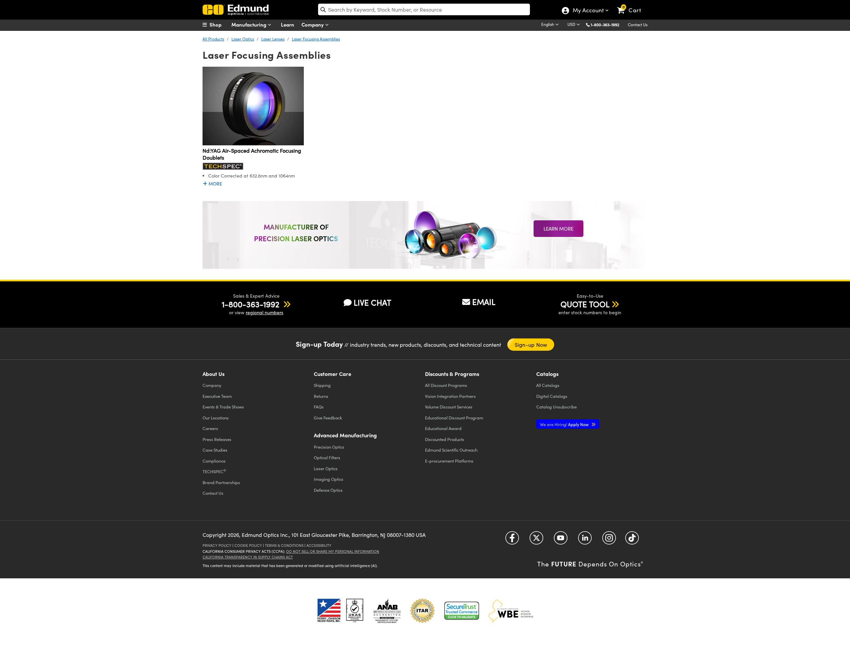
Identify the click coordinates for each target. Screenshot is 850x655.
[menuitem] (219, 25)
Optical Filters (327, 457)
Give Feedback (328, 417)
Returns (321, 396)
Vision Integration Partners (450, 396)
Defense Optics (328, 490)
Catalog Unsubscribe (556, 406)
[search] (424, 9)
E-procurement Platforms (449, 461)
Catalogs (547, 385)
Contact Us (637, 24)
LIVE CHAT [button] (372, 302)
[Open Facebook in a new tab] (512, 540)
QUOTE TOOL (585, 304)
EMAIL (483, 301)
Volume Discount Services (448, 406)
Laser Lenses (273, 38)
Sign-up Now (531, 344)
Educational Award (443, 428)
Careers (210, 428)
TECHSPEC (214, 471)
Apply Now (565, 424)
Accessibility (318, 545)
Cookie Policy (248, 545)
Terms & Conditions (284, 545)
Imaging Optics (328, 479)
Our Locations (216, 417)
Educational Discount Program (454, 417)
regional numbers (264, 312)
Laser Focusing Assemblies (316, 38)
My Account (588, 11)
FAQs (319, 406)
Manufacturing (249, 24)
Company (313, 24)
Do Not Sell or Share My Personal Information (332, 551)
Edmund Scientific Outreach (451, 450)
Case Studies (215, 450)
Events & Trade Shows (223, 406)
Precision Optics (329, 447)
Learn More (558, 228)
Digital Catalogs (551, 396)
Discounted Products (444, 439)
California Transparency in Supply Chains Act (248, 556)
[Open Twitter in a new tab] (536, 540)
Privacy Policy (217, 545)
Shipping (322, 385)
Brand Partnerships (221, 482)
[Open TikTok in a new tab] (632, 540)
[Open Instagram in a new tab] (609, 540)
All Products (213, 38)
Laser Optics (242, 38)
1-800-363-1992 (605, 24)
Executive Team (217, 396)
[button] (607, 24)
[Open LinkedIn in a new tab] (584, 540)
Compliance (214, 461)
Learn (287, 24)
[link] (632, 5)
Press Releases (217, 439)
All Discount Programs (446, 385)
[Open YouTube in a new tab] (560, 540)
